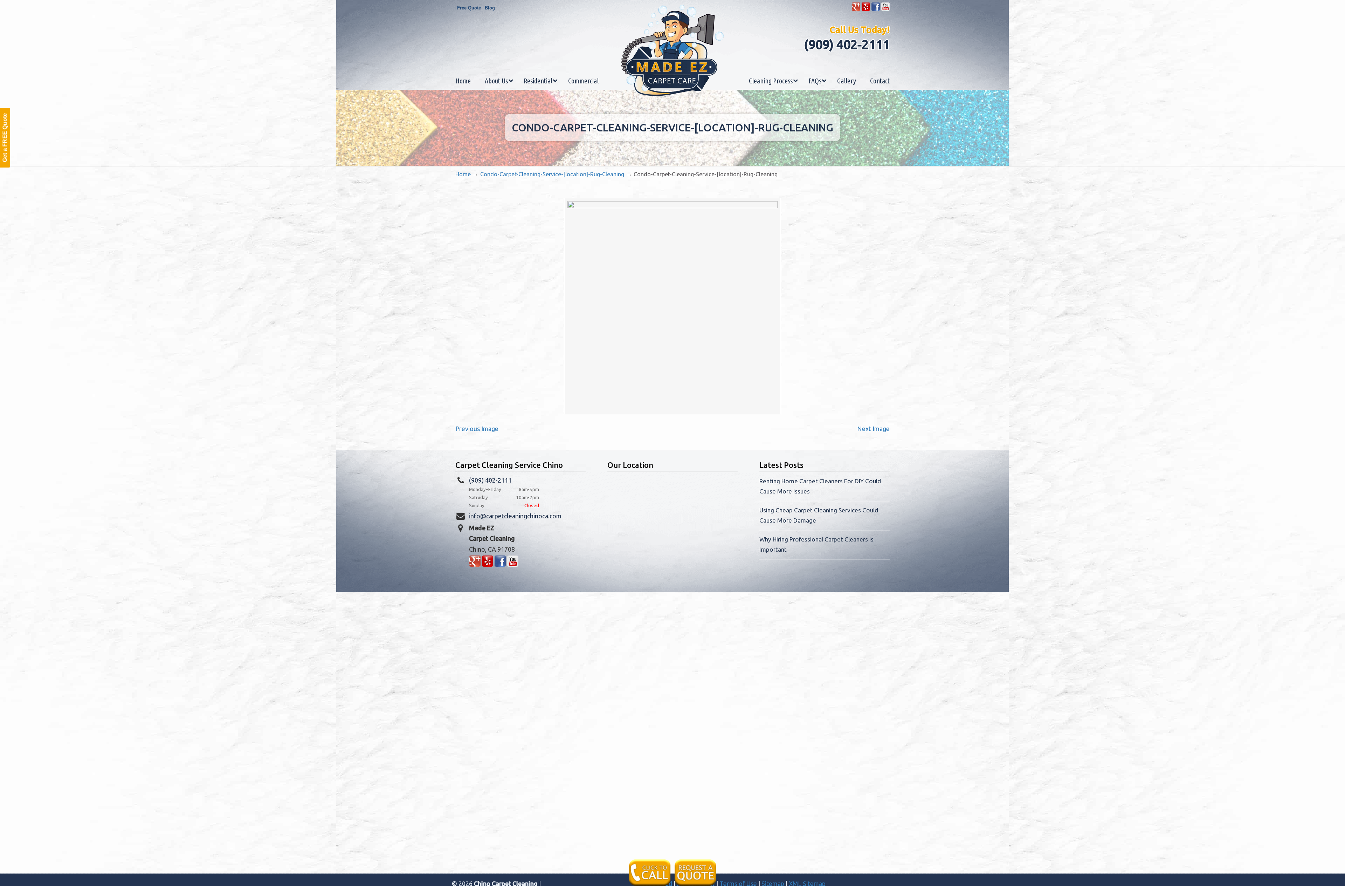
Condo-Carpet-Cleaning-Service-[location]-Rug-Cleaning (552, 174)
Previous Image (476, 428)
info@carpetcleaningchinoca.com (515, 515)
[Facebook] (875, 9)
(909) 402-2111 (847, 44)
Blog (490, 8)
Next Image (873, 428)
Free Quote (469, 8)
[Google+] (856, 9)
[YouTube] (885, 9)
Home (463, 174)
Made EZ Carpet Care (672, 50)
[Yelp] (866, 9)
